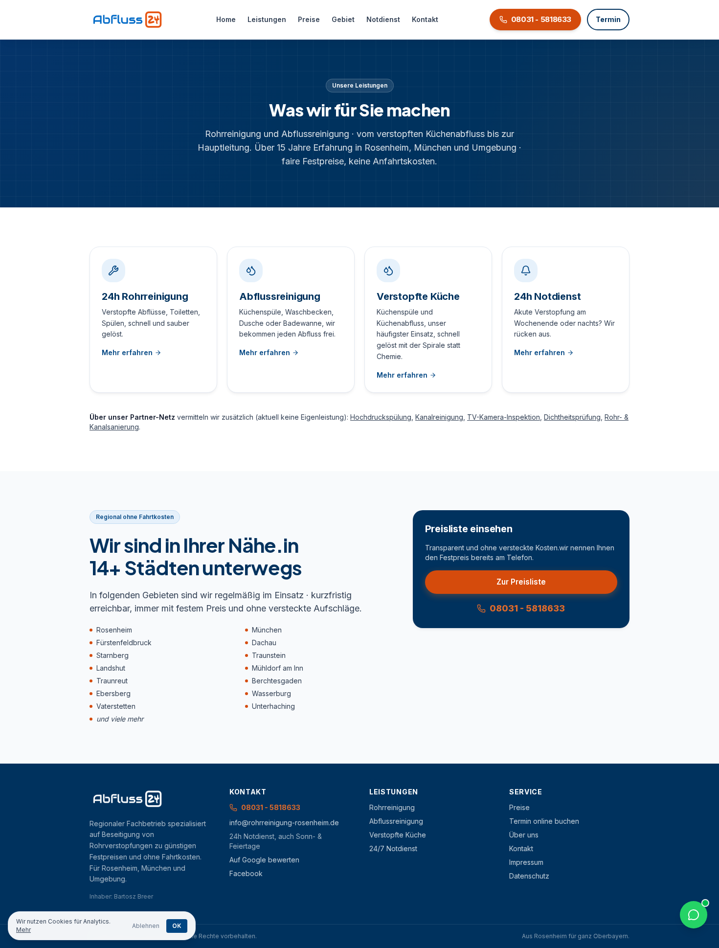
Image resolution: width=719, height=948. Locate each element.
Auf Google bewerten (264, 860)
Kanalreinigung (439, 417)
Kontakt (425, 19)
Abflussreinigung (396, 821)
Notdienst (383, 19)
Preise (309, 19)
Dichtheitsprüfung (572, 417)
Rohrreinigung (392, 807)
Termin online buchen (544, 821)
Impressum (526, 862)
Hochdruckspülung (380, 417)
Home (226, 19)
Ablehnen (145, 925)
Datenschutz (529, 876)
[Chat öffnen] (693, 914)
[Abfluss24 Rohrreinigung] (127, 19)
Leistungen (266, 19)
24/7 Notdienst (393, 848)
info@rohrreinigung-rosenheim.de (284, 822)
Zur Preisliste (521, 582)
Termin (608, 19)
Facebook (246, 873)
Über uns (524, 835)
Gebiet (343, 19)
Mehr (23, 929)
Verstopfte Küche (397, 835)
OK (176, 925)
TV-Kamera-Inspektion (503, 417)
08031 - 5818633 (527, 608)
